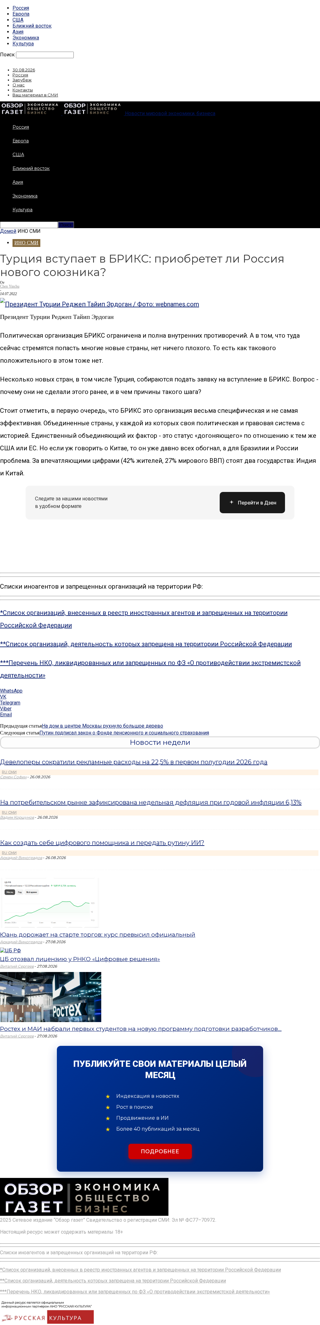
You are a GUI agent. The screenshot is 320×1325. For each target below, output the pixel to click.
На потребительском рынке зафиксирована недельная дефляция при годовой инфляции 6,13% (151, 802)
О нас (18, 84)
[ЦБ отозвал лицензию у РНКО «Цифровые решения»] (10, 951)
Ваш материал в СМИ (35, 94)
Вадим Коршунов (17, 817)
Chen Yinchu (9, 286)
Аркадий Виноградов (21, 857)
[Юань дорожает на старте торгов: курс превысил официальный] (50, 926)
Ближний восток (32, 26)
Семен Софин (13, 777)
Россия (20, 8)
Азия (17, 32)
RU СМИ (9, 772)
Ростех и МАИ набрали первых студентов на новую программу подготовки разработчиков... (141, 1028)
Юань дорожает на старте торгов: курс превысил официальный (97, 934)
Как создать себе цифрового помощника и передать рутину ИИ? (102, 843)
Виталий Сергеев (17, 966)
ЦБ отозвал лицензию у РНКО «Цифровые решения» (80, 959)
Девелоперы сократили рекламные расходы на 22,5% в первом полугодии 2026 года (134, 762)
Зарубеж (22, 79)
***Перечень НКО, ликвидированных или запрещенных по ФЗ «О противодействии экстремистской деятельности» (135, 1292)
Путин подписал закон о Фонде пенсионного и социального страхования (124, 733)
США (17, 20)
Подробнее (160, 1151)
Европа (20, 14)
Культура (23, 44)
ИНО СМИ (26, 242)
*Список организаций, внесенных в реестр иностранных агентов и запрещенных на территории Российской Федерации (140, 1270)
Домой (8, 231)
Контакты (22, 89)
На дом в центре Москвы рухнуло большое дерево (102, 726)
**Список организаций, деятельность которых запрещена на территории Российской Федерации (146, 644)
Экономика (25, 38)
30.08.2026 (23, 69)
